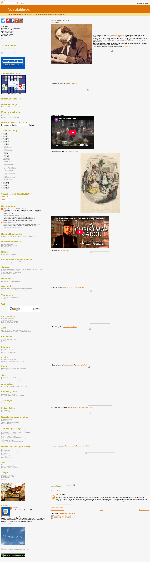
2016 (4, 138)
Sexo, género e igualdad (8, 466)
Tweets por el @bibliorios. (8, 48)
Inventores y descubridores (8, 403)
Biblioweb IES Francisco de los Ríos (11, 107)
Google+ (2, 1)
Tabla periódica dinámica (10, 177)
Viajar (5, 165)
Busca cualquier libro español (9, 254)
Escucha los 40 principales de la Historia (12, 361)
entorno (131, 38)
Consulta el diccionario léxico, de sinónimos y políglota (16, 288)
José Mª (59, 494)
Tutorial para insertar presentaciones (11, 437)
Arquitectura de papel (9, 173)
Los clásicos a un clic (7, 349)
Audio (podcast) (5, 456)
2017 (4, 136)
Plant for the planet (8, 170)
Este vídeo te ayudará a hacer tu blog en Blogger (14, 431)
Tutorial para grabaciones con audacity (12, 441)
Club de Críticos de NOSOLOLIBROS (14, 215)
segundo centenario (118, 35)
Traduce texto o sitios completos (10, 297)
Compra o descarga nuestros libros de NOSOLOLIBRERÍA (17, 236)
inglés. (74, 83)
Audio (130, 46)
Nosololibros (19, 9)
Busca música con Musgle (8, 359)
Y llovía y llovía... (8, 161)
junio (5, 153)
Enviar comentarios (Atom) (68, 513)
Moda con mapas (8, 162)
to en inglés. (80, 365)
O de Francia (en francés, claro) (10, 270)
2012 (4, 144)
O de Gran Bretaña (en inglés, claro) (11, 272)
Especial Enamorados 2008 (9, 245)
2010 (4, 184)
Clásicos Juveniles (6, 350)
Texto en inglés (69, 151)
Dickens (6, 174)
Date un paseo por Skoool (8, 394)
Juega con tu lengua (7, 475)
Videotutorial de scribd (7, 440)
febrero (6, 159)
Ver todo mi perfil (6, 523)
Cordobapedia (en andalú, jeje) (10, 321)
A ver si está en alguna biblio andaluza (12, 262)
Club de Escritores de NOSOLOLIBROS (14, 209)
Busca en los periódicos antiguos (10, 281)
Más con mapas (5, 477)
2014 (4, 141)
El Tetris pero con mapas (8, 476)
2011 (4, 182)
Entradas (6, 197)
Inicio (101, 510)
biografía (124, 38)
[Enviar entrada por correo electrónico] (74, 485)
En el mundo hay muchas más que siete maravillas (15, 386)
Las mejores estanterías (10, 171)
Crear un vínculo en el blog (8, 433)
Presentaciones (5, 450)
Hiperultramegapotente (7, 342)
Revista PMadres (6, 423)
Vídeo (3, 454)
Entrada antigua (144, 510)
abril (5, 156)
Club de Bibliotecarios (9, 222)
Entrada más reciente (57, 510)
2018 (4, 134)
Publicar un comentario (57, 507)
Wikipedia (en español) (7, 318)
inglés (126, 46)
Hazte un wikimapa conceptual (9, 322)
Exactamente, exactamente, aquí (10, 117)
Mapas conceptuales (7, 457)
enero (6, 180)
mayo (5, 155)
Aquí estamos (5, 114)
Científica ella (5, 340)
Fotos (2, 449)
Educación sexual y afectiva (9, 464)
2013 (4, 143)
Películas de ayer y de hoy (8, 377)
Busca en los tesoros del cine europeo (12, 379)
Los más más (5, 410)
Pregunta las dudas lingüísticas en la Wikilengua (14, 290)
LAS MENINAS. (7, 217)
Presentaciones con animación (9, 452)
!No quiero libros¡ (8, 179)
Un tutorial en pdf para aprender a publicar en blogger (16, 432)
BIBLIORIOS (15, 508)
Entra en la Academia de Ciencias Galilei (12, 395)
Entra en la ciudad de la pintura (10, 370)
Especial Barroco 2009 (7, 246)
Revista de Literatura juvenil (9, 352)
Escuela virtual (5, 420)
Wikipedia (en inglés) (7, 320)
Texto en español (70, 446)
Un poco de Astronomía (7, 412)
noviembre (7, 147)
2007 (4, 188)
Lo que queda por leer (9, 167)
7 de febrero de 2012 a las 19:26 (64, 504)
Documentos (4, 453)
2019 (4, 133)
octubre (6, 149)
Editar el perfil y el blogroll (8, 436)
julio (5, 152)
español (68, 83)
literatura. (59, 486)
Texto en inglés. (68, 327)
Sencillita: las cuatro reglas (8, 339)
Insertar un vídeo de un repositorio (10, 435)
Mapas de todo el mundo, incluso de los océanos (14, 330)
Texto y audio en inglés (85, 407)
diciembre (6, 146)
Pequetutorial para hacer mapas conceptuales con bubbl (17, 439)
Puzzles (3, 479)
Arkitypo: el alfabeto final (10, 168)
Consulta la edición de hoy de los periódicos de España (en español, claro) (22, 269)
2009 (4, 185)
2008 (4, 187)
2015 (4, 139)
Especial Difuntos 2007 (7, 244)
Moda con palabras (9, 164)
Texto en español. (68, 287)
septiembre (7, 150)
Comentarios (7, 200)
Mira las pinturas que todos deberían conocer (13, 368)
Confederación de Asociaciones (10, 422)
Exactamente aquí (6, 116)
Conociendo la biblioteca (9, 224)
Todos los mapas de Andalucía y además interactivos (16, 331)
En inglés (77, 287)
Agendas (6, 176)
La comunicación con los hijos (9, 467)
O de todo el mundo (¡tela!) (8, 273)
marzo (6, 158)
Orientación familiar (6, 419)
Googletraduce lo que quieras (9, 299)
